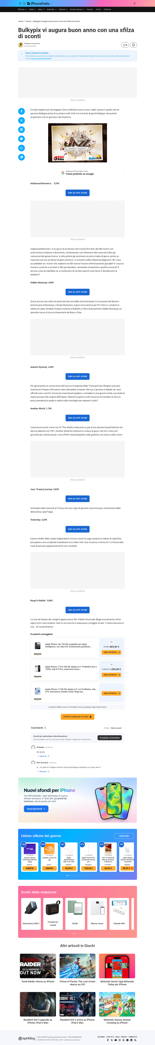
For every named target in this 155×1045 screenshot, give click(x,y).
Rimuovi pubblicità (78, 100)
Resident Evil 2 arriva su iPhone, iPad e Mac (77, 1021)
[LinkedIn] (131, 1040)
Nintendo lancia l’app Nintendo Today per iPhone (117, 983)
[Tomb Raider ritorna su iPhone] (38, 966)
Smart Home (76, 9)
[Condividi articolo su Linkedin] (21, 129)
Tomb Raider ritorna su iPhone (37, 981)
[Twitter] (111, 1040)
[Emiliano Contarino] (20, 44)
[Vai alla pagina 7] (81, 875)
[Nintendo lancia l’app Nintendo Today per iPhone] (117, 966)
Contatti (110, 1037)
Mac (40, 9)
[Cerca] (24, 3)
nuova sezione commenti (41, 58)
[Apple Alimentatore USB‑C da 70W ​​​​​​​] (69, 849)
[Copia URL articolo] (21, 157)
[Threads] (123, 1040)
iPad (31, 9)
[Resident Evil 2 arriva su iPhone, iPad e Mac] (77, 1004)
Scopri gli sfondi (34, 809)
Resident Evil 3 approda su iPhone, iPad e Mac (38, 1021)
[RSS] (135, 1040)
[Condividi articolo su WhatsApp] (21, 148)
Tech (98, 9)
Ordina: (107, 728)
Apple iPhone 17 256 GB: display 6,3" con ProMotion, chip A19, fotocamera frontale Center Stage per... (70, 690)
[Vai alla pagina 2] (70, 875)
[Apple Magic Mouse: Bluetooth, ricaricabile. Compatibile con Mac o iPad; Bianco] (127, 849)
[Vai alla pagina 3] (73, 875)
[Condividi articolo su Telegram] (21, 138)
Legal (117, 1037)
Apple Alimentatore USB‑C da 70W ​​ (69, 860)
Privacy (124, 1037)
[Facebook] (107, 1040)
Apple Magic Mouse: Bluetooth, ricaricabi (128, 860)
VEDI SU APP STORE (77, 193)
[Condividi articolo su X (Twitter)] (21, 120)
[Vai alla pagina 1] (67, 875)
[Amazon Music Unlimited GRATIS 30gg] (29, 849)
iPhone (21, 9)
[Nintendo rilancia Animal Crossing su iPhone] (117, 1004)
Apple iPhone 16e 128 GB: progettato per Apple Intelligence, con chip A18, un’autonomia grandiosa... (68, 645)
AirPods (50, 9)
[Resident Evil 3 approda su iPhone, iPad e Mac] (38, 1004)
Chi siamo (101, 1037)
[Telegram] (127, 1040)
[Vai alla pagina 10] (88, 875)
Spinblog (51, 1037)
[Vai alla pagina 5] (77, 875)
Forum (90, 9)
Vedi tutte (124, 836)
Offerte (107, 9)
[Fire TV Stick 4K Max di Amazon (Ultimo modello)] (108, 849)
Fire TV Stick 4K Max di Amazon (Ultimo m (108, 860)
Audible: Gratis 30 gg (49, 859)
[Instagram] (119, 1040)
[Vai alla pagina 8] (84, 875)
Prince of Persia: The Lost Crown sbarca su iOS (77, 983)
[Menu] (20, 3)
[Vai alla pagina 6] (79, 875)
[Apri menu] (51, 3)
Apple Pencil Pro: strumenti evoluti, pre (88, 860)
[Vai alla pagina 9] (86, 875)
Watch (62, 9)
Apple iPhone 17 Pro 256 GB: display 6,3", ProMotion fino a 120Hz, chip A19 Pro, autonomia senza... (71, 668)
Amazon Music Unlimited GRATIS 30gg (30, 860)
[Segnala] (48, 756)
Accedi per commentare (110, 738)
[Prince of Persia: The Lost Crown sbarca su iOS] (77, 966)
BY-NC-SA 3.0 (58, 1040)
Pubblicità (133, 1037)
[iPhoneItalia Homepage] (38, 3)
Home (20, 21)
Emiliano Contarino (32, 43)
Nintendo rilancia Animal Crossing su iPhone (117, 1021)
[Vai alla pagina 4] (75, 875)
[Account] (134, 3)
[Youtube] (115, 1040)
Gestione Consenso (72, 1040)
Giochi (28, 21)
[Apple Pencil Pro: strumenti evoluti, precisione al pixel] (88, 849)
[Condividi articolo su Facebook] (21, 111)
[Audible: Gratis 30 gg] (49, 849)
